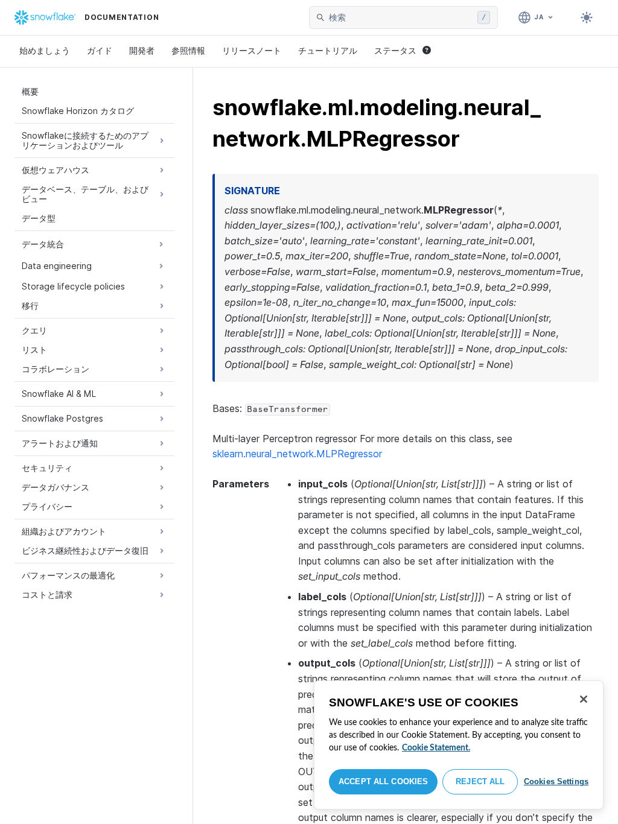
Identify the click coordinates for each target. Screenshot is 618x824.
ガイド (99, 50)
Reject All (480, 781)
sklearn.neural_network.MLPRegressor (297, 454)
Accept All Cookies (383, 781)
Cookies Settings (556, 781)
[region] (459, 745)
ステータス (395, 50)
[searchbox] (401, 17)
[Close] (583, 699)
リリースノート (251, 50)
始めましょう (44, 50)
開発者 (141, 50)
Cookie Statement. (436, 748)
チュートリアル (327, 50)
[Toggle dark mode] (587, 17)
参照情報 (188, 50)
